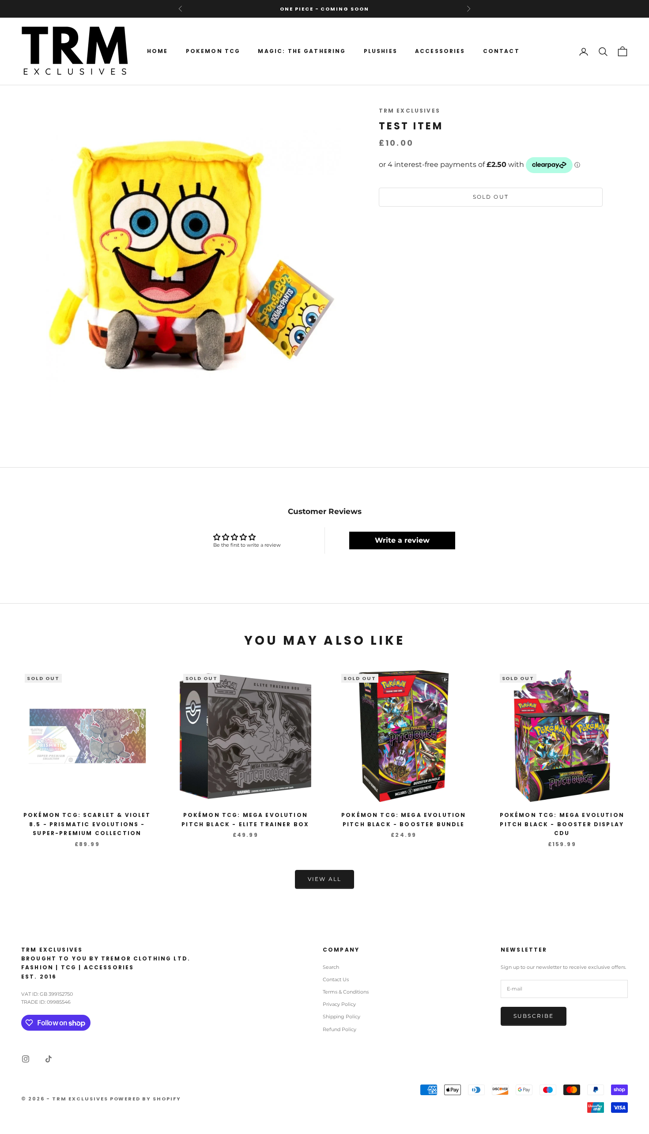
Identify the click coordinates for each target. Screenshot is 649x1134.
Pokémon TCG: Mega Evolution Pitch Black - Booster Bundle (403, 819)
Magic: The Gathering (302, 51)
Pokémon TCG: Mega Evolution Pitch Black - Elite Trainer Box (245, 819)
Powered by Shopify (145, 1098)
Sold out (491, 197)
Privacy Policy (339, 1004)
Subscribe (533, 1016)
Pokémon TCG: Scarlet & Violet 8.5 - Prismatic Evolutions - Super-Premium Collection (87, 824)
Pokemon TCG (213, 51)
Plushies (380, 51)
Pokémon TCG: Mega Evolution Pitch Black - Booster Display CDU (562, 824)
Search (331, 967)
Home (157, 51)
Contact (501, 51)
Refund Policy (339, 1029)
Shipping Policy (341, 1016)
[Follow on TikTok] (48, 1059)
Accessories (440, 51)
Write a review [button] (402, 540)
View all (324, 879)
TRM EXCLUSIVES (409, 110)
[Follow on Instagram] (25, 1059)
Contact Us (336, 979)
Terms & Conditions (346, 992)
